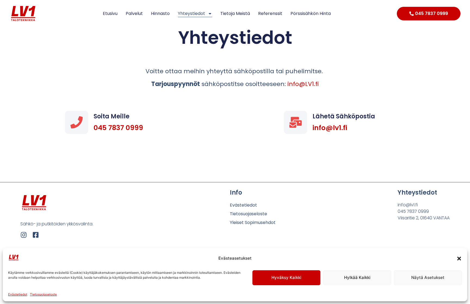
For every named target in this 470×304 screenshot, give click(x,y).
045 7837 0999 (118, 128)
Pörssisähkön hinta (310, 13)
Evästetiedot (17, 294)
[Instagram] (23, 235)
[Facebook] (35, 235)
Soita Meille (111, 116)
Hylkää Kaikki (357, 277)
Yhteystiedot (191, 13)
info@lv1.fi (330, 128)
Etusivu (110, 13)
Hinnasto (160, 13)
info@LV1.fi (303, 84)
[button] (459, 258)
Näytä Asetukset (427, 277)
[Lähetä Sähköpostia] (295, 122)
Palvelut (134, 13)
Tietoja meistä (235, 13)
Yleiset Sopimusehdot (253, 222)
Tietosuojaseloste (43, 294)
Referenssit (270, 13)
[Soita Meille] (76, 122)
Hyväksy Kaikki (286, 277)
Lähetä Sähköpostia (344, 116)
